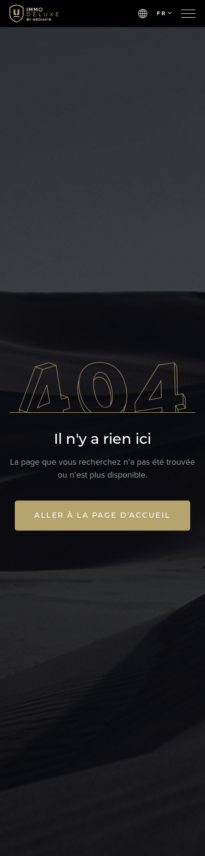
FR (161, 13)
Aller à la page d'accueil (102, 515)
